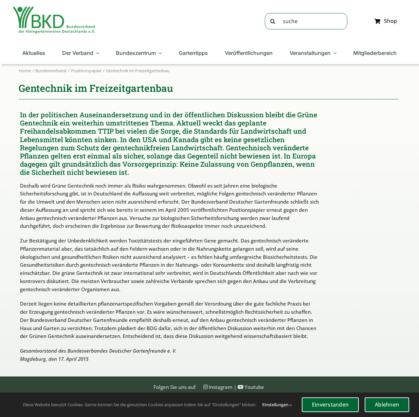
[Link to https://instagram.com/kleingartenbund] (205, 387)
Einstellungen (275, 405)
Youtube (254, 387)
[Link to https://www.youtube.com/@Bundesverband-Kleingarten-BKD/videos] (241, 387)
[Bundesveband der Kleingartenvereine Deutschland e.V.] (54, 9)
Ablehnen (387, 404)
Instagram (220, 387)
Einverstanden (330, 404)
